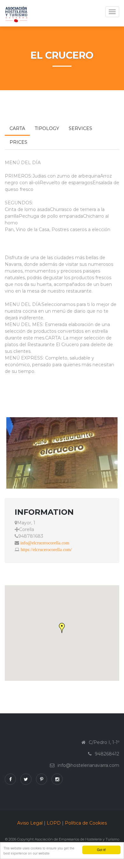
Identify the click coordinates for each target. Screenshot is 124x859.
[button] (62, 628)
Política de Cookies (86, 823)
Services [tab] (80, 128)
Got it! (101, 849)
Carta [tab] (17, 128)
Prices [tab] (18, 142)
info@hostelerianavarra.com (88, 765)
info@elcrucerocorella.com (44, 543)
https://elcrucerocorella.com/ (46, 549)
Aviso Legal (30, 823)
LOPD (54, 823)
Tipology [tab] (47, 128)
